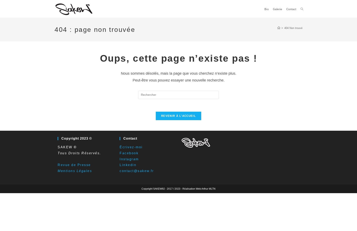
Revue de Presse (74, 165)
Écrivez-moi (131, 147)
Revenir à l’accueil (178, 115)
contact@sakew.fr (137, 171)
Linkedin (128, 165)
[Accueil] (278, 28)
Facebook (129, 153)
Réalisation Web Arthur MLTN (198, 188)
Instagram (129, 159)
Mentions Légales (75, 171)
